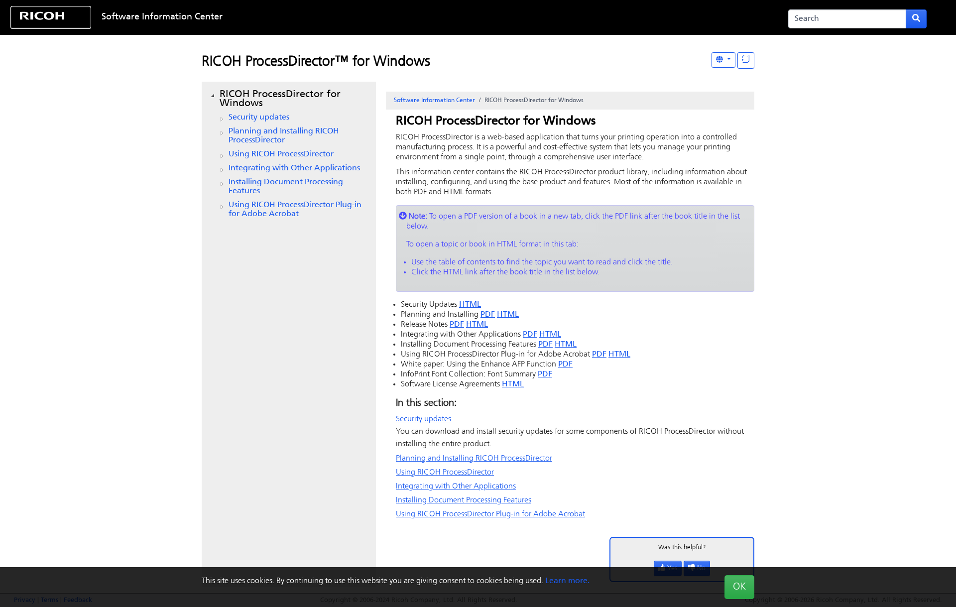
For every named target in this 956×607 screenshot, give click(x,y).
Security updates (259, 117)
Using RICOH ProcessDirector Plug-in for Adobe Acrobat (295, 209)
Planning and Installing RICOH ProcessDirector (284, 135)
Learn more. (567, 581)
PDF (487, 315)
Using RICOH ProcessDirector (281, 154)
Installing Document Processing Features (286, 186)
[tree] (289, 154)
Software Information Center (162, 17)
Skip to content (437, 17)
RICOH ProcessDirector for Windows (280, 99)
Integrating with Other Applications (294, 168)
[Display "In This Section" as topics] (745, 60)
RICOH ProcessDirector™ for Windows (316, 62)
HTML (470, 305)
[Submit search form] (916, 18)
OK (739, 587)
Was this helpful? (682, 547)
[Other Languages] (723, 60)
